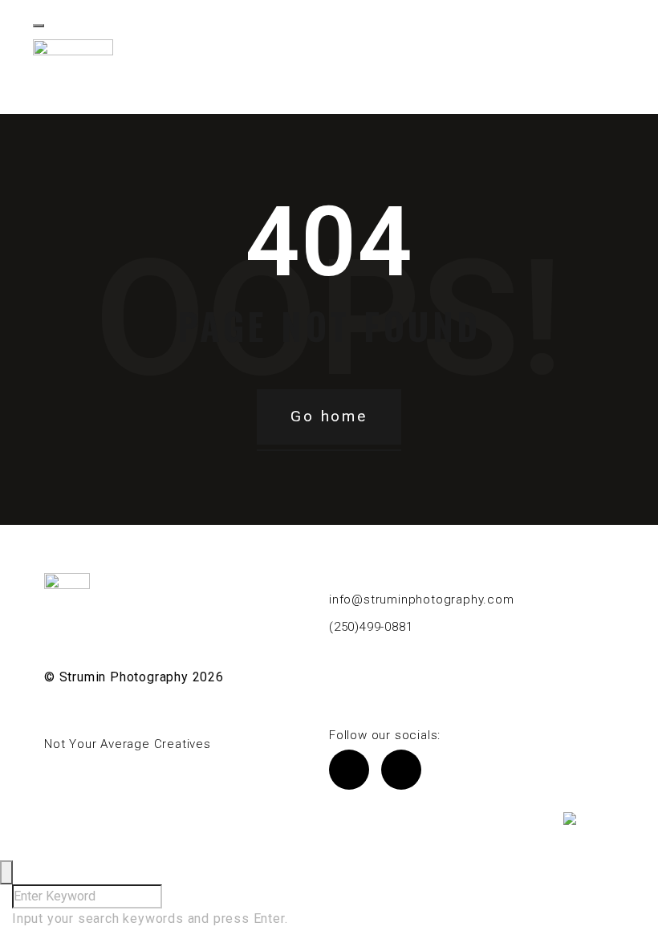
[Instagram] (401, 770)
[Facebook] (349, 770)
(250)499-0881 (370, 627)
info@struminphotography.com (421, 599)
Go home (329, 416)
